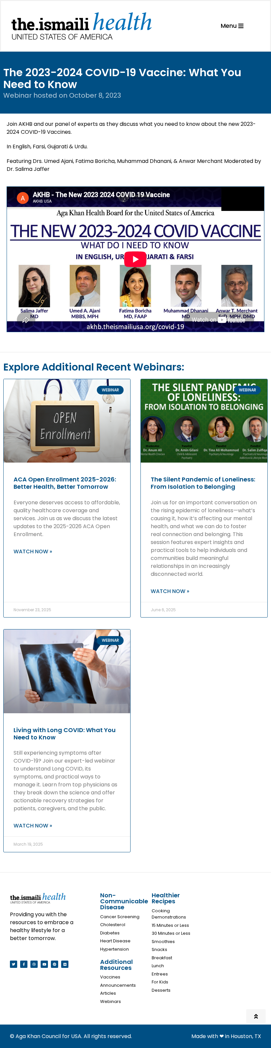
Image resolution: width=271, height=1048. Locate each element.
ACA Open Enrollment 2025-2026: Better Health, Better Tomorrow (65, 483)
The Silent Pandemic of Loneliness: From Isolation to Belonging (203, 483)
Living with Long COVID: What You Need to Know (65, 733)
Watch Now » (33, 551)
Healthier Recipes (166, 898)
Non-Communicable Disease (124, 901)
